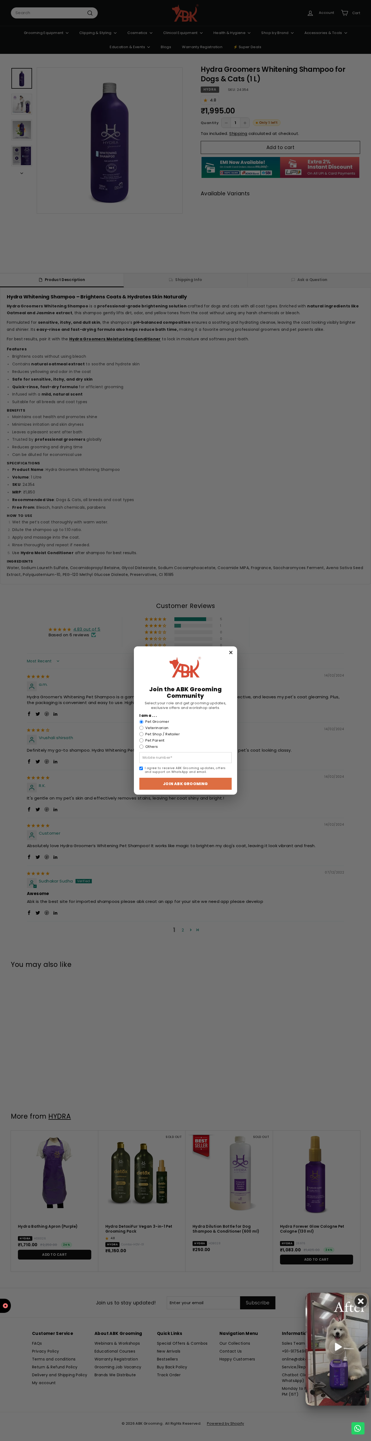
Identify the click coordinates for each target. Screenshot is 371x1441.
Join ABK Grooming (185, 783)
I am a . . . (148, 716)
